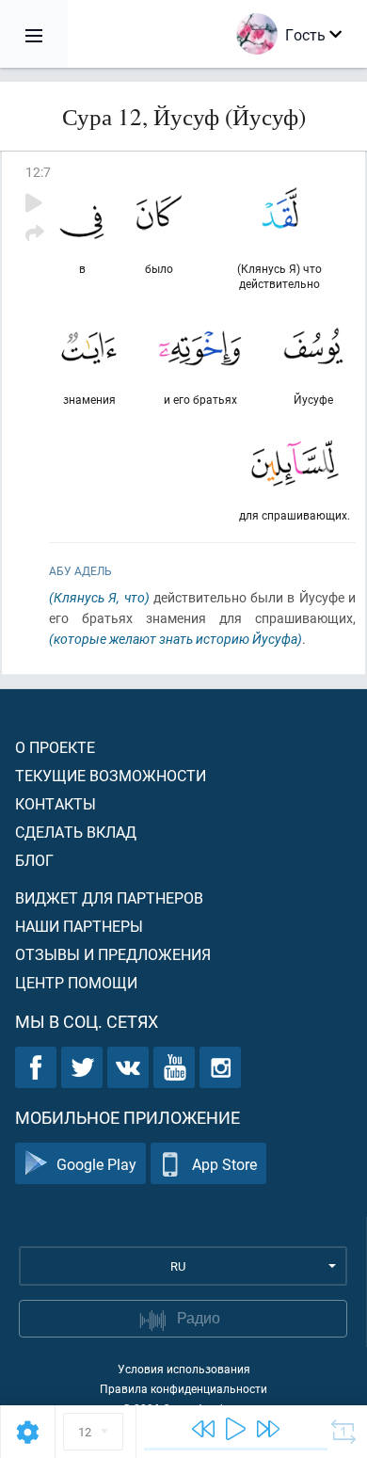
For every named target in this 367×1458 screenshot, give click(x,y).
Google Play (96, 1164)
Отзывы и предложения (113, 954)
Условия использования (184, 1368)
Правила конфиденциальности (183, 1388)
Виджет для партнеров (109, 897)
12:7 (38, 172)
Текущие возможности (110, 775)
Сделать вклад (75, 831)
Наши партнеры (79, 926)
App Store (224, 1164)
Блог (34, 860)
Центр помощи (76, 982)
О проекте (55, 747)
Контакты (55, 803)
